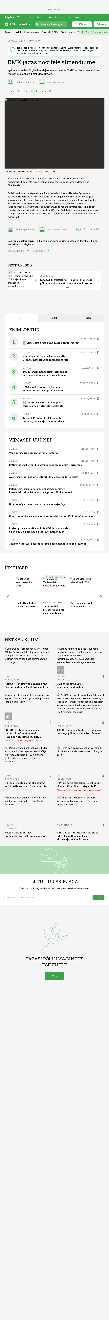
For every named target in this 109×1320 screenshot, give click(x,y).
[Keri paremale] (98, 280)
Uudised (27, 338)
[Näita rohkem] (91, 17)
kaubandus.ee (81, 17)
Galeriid (46, 32)
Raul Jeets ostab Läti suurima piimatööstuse (53, 342)
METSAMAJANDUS (16, 41)
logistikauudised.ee (63, 17)
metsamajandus (16, 250)
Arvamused (33, 32)
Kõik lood (20, 32)
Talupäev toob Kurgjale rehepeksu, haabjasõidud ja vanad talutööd (47, 543)
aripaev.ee (29, 17)
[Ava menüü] (18, 17)
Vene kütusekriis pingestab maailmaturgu (33, 452)
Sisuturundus (68, 32)
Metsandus (39, 250)
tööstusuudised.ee (45, 17)
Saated (26, 398)
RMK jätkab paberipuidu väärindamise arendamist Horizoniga (45, 464)
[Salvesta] (98, 338)
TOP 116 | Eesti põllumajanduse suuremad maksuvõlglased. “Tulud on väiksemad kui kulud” (23, 733)
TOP (7, 722)
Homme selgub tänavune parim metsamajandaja (37, 504)
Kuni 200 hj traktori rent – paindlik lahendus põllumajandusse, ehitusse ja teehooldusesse (77, 836)
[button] (48, 897)
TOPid (55, 32)
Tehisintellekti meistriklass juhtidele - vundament (54, 610)
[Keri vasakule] (36, 280)
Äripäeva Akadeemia (53, 602)
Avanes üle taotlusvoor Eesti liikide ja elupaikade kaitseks (43, 476)
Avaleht (9, 32)
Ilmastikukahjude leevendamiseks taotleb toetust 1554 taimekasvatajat (51, 516)
